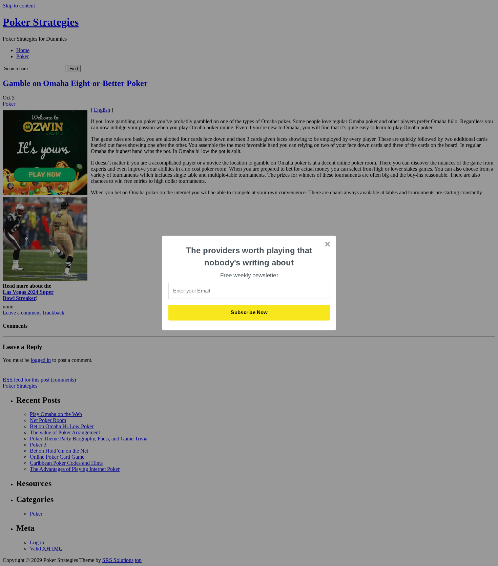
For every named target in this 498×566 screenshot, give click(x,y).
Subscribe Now (249, 312)
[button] (249, 256)
